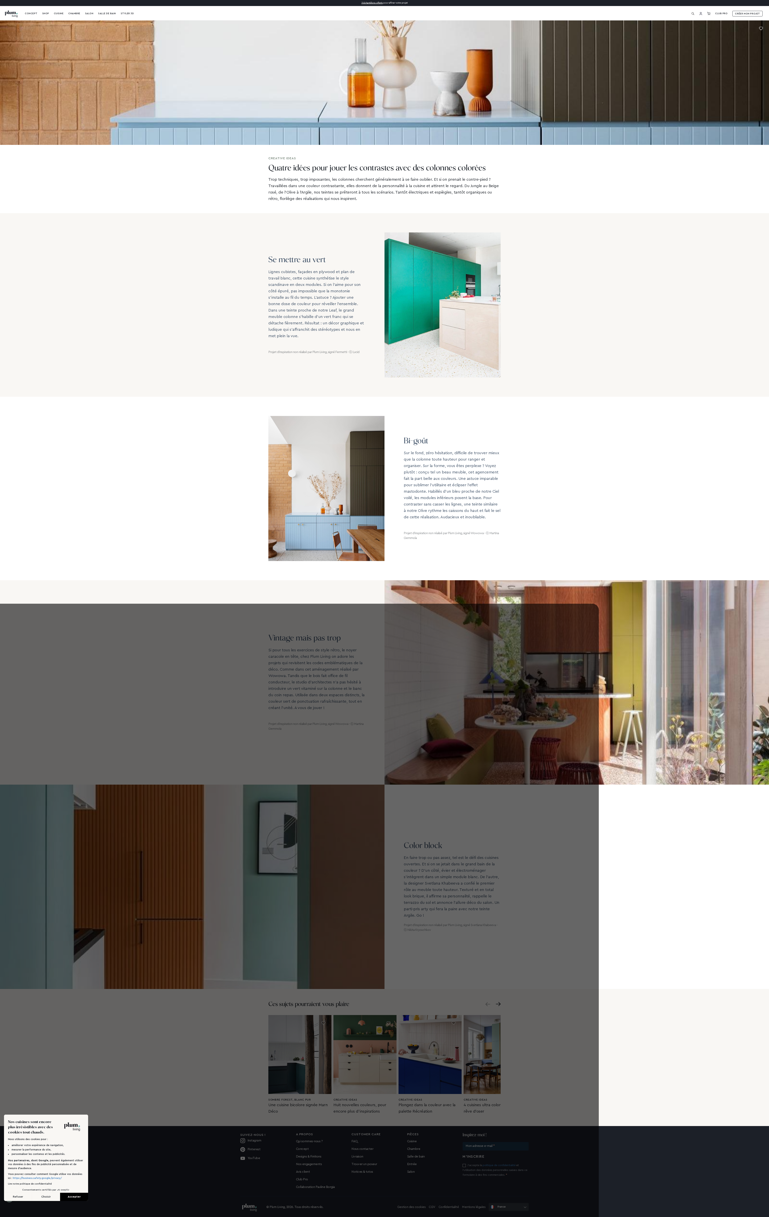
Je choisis (384, 625)
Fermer (352, 625)
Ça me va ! (416, 625)
